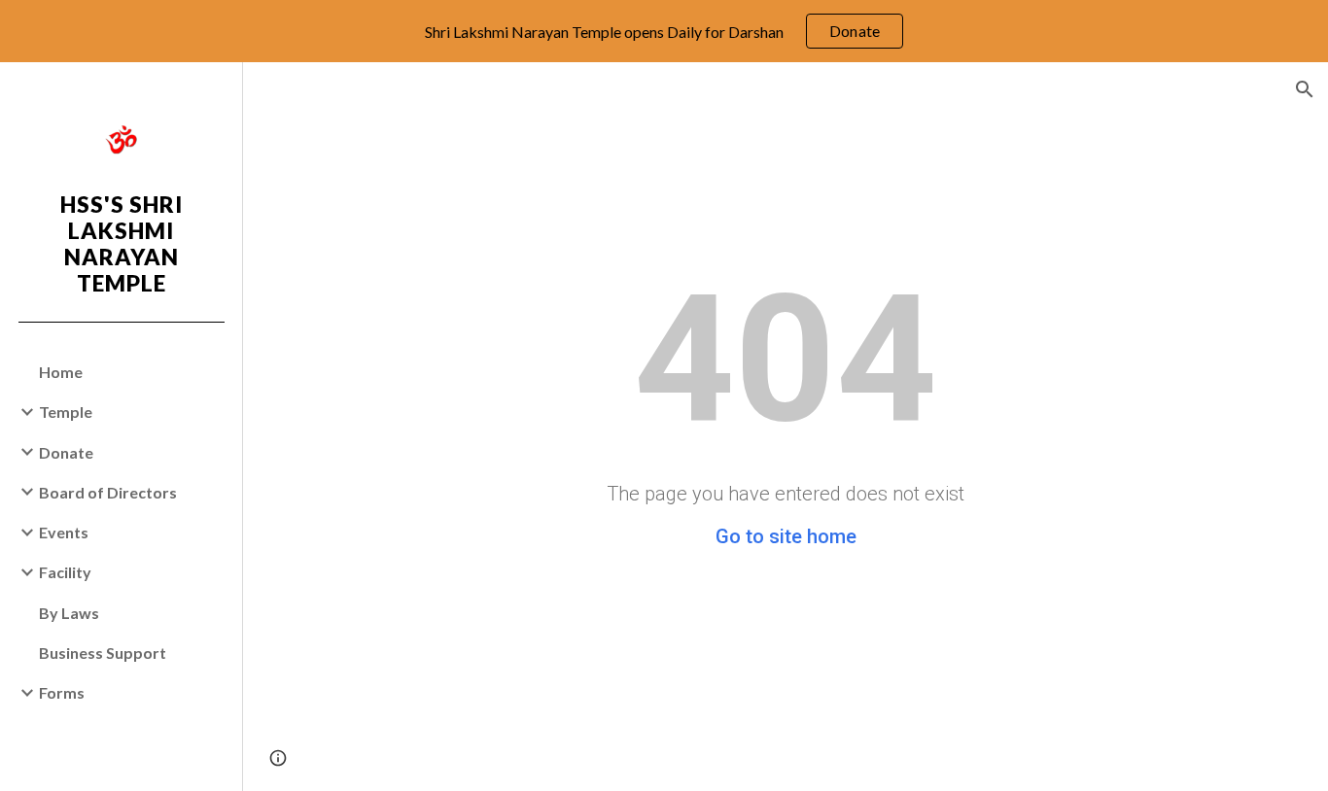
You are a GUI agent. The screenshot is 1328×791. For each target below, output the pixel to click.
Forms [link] (62, 692)
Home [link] (61, 371)
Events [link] (63, 532)
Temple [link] (65, 411)
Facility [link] (65, 572)
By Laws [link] (69, 612)
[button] (1304, 89)
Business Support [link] (102, 652)
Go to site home (786, 536)
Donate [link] (66, 452)
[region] (664, 31)
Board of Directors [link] (108, 492)
